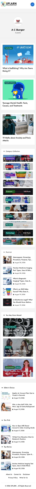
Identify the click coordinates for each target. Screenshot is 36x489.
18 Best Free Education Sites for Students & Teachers (23, 438)
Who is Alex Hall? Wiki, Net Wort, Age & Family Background (23, 405)
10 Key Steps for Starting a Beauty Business (16, 352)
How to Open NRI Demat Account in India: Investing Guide (23, 427)
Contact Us (17, 474)
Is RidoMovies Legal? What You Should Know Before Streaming (22, 302)
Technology (8, 48)
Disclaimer (26, 474)
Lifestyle (8, 347)
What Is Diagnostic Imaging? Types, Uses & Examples (21, 281)
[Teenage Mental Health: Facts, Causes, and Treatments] (18, 90)
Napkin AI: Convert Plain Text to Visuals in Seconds (23, 394)
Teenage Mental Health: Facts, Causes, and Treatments (15, 104)
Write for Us (23, 478)
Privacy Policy (13, 478)
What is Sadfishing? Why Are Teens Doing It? (18, 69)
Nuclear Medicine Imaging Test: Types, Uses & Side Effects (22, 270)
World (18, 367)
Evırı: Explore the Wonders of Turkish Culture (17, 372)
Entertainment (10, 367)
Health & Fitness (10, 83)
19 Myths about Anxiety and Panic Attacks (17, 139)
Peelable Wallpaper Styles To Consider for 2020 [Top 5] (17, 332)
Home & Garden (10, 327)
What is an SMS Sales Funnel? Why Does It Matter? (20, 291)
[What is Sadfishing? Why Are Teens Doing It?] (18, 55)
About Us (9, 474)
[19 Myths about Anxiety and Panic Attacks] (18, 124)
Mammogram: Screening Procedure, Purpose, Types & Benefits (22, 259)
